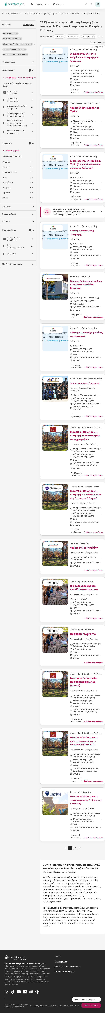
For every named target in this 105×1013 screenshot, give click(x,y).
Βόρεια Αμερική (12, 150)
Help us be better (91, 1005)
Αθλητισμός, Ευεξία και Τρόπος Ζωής (22, 78)
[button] (10, 33)
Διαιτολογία (73, 36)
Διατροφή (59, 36)
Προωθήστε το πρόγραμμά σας (67, 966)
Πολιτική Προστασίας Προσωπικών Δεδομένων (68, 1006)
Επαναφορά (28, 24)
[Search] (86, 4)
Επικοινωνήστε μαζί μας (64, 972)
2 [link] (75, 848)
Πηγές (59, 4)
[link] (92, 13)
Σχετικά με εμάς (61, 961)
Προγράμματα (40, 4)
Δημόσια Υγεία (89, 36)
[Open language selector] (92, 4)
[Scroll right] (102, 36)
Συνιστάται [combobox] (96, 42)
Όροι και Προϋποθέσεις (39, 1006)
